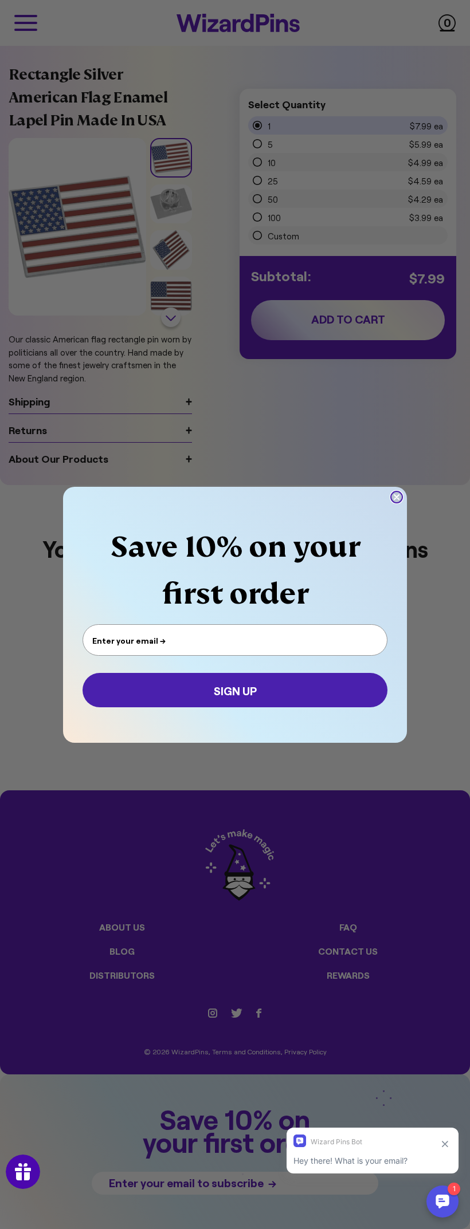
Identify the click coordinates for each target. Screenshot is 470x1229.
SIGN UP (235, 690)
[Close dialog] (396, 497)
